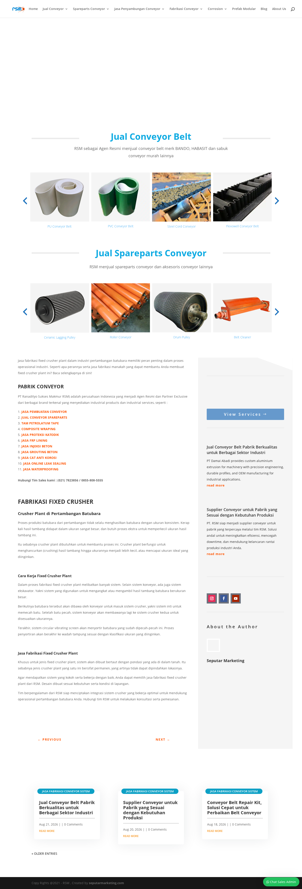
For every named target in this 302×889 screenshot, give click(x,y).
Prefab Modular (244, 9)
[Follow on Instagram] (212, 598)
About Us (279, 9)
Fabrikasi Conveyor (184, 9)
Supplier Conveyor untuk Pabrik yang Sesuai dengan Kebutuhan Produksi (242, 512)
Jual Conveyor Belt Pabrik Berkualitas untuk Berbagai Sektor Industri (242, 449)
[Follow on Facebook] (224, 598)
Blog (264, 9)
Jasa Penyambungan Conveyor (137, 9)
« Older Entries (44, 853)
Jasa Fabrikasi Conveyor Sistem (66, 791)
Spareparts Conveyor (89, 9)
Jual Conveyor (53, 9)
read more (216, 485)
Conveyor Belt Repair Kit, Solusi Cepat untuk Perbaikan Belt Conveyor (234, 807)
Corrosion (215, 9)
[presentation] (25, 200)
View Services (242, 414)
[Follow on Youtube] (236, 598)
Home (33, 9)
